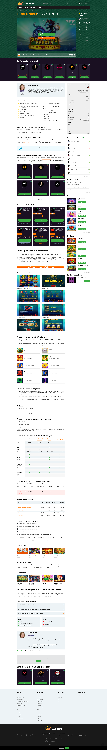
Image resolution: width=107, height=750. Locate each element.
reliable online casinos (21, 131)
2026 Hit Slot (80, 258)
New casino (19, 695)
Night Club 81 (20, 515)
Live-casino (39, 703)
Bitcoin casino (40, 699)
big (34, 233)
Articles (39, 7)
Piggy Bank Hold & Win (82, 198)
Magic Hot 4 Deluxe (22, 512)
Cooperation (60, 695)
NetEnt (79, 226)
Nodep (19, 213)
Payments (39, 697)
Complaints (39, 705)
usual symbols (35, 339)
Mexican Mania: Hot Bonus (40, 439)
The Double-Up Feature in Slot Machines (75, 189)
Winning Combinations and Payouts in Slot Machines (78, 188)
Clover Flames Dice (81, 251)
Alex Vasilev (27, 650)
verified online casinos (46, 159)
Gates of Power (81, 218)
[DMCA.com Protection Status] (53, 741)
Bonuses (32, 7)
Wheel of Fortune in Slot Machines (74, 184)
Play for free (82, 202)
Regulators (39, 714)
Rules (18, 709)
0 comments (81, 15)
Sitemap (39, 718)
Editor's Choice (37, 213)
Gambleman (80, 245)
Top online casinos (21, 707)
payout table (26, 142)
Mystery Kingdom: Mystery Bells (24, 507)
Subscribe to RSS (54, 745)
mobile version (22, 564)
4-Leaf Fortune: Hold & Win (83, 265)
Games (26, 7)
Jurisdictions (40, 712)
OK (67, 748)
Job (58, 701)
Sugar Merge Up (81, 211)
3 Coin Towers (80, 238)
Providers (19, 716)
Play (22, 77)
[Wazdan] (88, 87)
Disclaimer (60, 697)
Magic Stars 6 (20, 510)
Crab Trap (79, 225)
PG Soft (43, 584)
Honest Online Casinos (21, 705)
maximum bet (50, 255)
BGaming (79, 199)
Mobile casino (40, 701)
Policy (59, 699)
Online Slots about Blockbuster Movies (75, 182)
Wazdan (18, 557)
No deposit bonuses (21, 712)
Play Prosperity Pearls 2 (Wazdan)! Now (40, 267)
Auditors (39, 716)
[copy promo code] (24, 75)
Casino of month (40, 695)
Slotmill (18, 584)
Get (24, 220)
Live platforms (40, 720)
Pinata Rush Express (50, 439)
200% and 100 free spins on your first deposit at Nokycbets (84, 278)
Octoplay (79, 266)
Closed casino (20, 699)
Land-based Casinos (41, 707)
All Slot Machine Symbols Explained (74, 186)
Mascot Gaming (32, 584)
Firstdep (52, 213)
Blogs (79, 695)
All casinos (41, 199)
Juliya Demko (22, 94)
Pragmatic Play (57, 584)
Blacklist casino (20, 697)
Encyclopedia (19, 718)
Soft (38, 709)
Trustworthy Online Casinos (22, 701)
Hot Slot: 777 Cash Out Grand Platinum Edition (27, 504)
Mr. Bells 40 (60, 439)
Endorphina (80, 239)
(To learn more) (61, 748)
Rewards (19, 714)
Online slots (19, 703)
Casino (20, 7)
